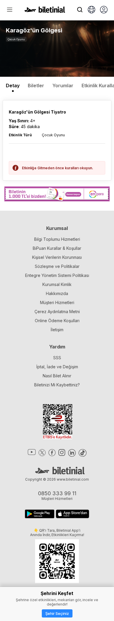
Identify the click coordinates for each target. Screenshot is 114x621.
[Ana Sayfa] (44, 11)
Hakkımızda (57, 293)
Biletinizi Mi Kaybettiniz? (57, 384)
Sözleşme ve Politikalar (57, 266)
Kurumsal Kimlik (57, 284)
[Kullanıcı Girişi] (104, 10)
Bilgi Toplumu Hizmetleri (57, 239)
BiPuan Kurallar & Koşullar (57, 248)
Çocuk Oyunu (16, 39)
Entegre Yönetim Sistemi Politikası (57, 275)
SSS (57, 357)
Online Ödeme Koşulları (57, 320)
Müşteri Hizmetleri (57, 302)
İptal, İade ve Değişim (57, 366)
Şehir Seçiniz (57, 613)
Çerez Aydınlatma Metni (57, 311)
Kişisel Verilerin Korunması (57, 257)
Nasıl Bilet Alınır (57, 375)
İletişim (57, 329)
